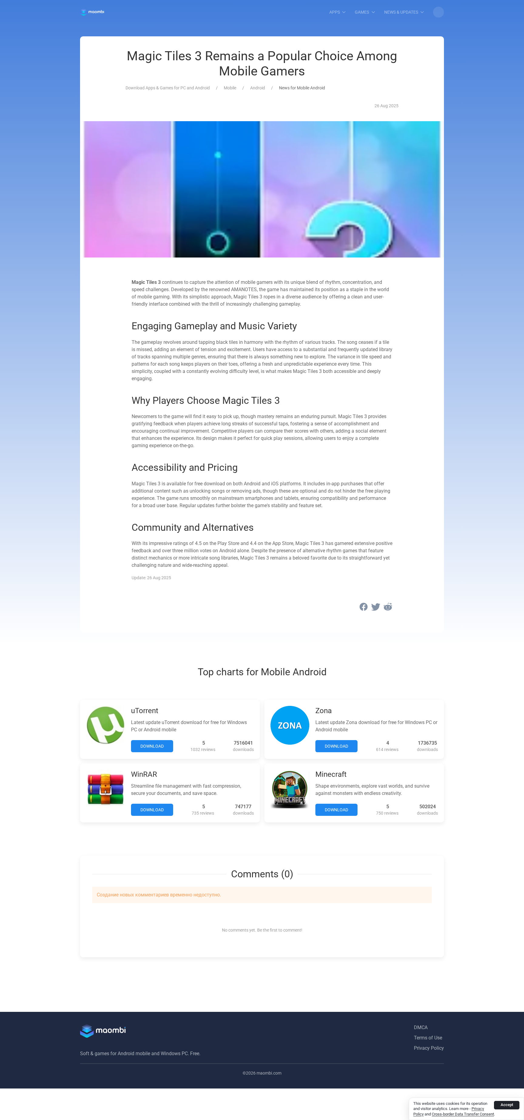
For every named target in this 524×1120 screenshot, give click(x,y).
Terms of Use (428, 1038)
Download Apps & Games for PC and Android (168, 87)
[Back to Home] (92, 12)
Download (152, 746)
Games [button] (362, 12)
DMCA (421, 1027)
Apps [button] (334, 12)
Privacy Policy (429, 1048)
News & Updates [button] (401, 12)
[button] (438, 12)
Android (257, 87)
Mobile (230, 87)
